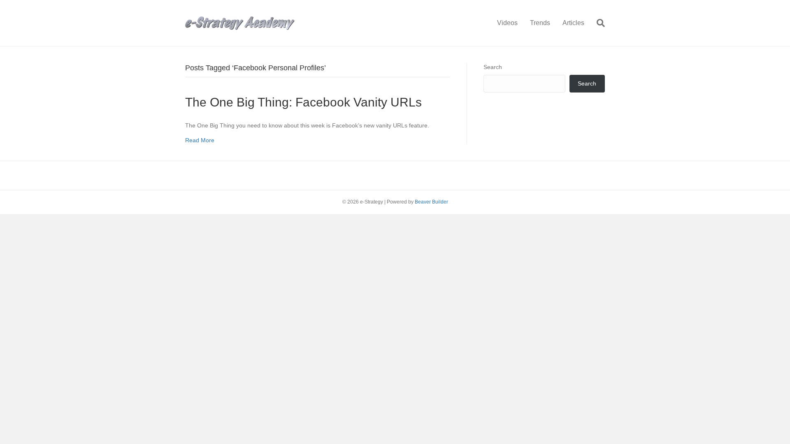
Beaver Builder (431, 202)
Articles (573, 22)
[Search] (597, 23)
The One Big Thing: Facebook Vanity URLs (303, 102)
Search (492, 67)
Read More (199, 140)
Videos (507, 22)
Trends (540, 22)
